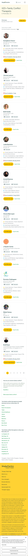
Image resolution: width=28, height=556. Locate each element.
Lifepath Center (8, 246)
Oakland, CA (4, 447)
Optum (3, 414)
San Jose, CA (5, 442)
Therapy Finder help (6, 471)
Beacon (3, 420)
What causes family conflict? (10, 394)
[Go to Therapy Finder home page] (6, 2)
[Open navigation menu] (24, 2)
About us (4, 476)
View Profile (19, 60)
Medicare (4, 418)
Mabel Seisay (7, 312)
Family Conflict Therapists (13, 458)
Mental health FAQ (6, 487)
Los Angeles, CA (5, 434)
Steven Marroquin (8, 214)
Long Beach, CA (5, 453)
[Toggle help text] (18, 29)
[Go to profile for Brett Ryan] (14, 340)
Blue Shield (4, 423)
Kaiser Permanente (6, 407)
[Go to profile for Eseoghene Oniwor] (14, 35)
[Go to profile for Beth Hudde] (14, 106)
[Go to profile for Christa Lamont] (14, 70)
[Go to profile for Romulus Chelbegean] (14, 274)
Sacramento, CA (5, 440)
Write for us (4, 474)
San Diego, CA (5, 436)
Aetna (3, 405)
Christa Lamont (8, 75)
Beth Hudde (7, 112)
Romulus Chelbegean (9, 279)
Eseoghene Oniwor (9, 41)
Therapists (4, 458)
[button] (14, 47)
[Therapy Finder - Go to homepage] (13, 467)
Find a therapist (5, 479)
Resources (4, 484)
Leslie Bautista (8, 144)
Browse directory (6, 482)
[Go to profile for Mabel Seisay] (14, 307)
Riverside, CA (5, 449)
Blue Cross (4, 425)
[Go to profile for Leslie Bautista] (14, 139)
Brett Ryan (6, 345)
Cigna (3, 409)
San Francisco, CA (6, 438)
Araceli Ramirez (8, 179)
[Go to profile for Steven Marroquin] (14, 209)
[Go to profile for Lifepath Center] (14, 241)
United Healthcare (6, 412)
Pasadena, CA (5, 451)
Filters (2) (22, 20)
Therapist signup (6, 489)
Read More (5, 389)
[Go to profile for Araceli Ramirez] (14, 174)
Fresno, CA (4, 444)
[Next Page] (24, 373)
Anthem (3, 416)
